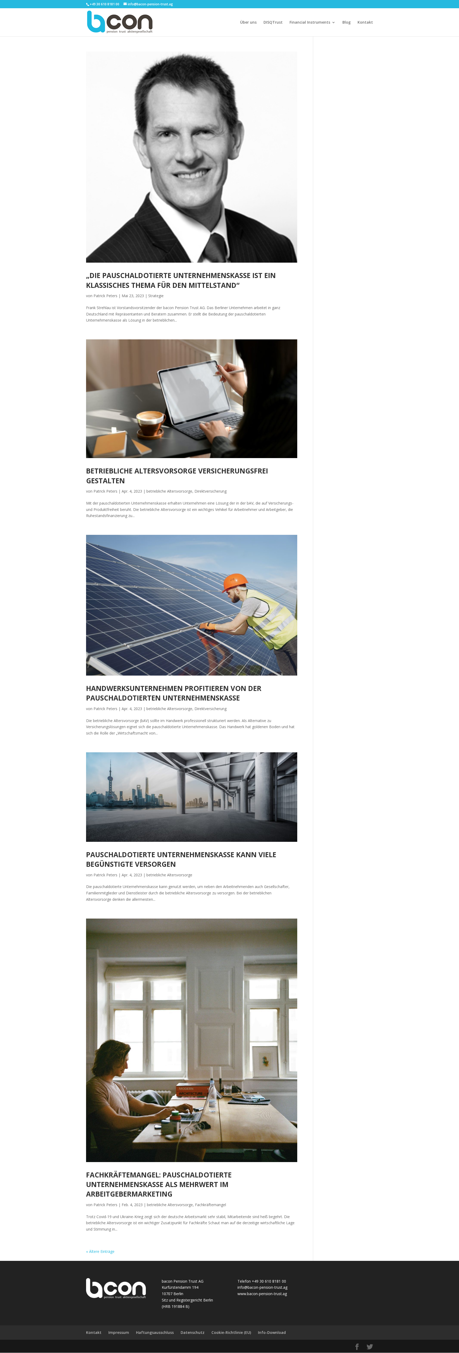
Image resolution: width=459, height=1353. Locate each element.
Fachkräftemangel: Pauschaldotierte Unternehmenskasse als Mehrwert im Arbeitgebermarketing (159, 1184)
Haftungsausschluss (155, 1332)
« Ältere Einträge (100, 1251)
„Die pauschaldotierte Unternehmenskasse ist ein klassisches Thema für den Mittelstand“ (181, 280)
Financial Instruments (310, 22)
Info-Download (272, 1332)
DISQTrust (273, 22)
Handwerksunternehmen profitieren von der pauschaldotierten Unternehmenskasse (173, 693)
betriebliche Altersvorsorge (169, 491)
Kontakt (365, 22)
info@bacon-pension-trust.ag (262, 1287)
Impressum (118, 1332)
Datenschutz (193, 1332)
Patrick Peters (105, 295)
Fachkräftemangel (210, 1204)
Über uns (248, 22)
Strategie (156, 295)
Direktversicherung (210, 491)
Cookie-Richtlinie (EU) (231, 1332)
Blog (346, 22)
